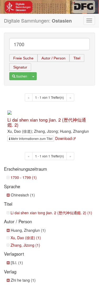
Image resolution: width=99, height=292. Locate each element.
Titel (76, 58)
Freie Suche (23, 58)
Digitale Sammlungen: (38, 20)
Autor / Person (53, 58)
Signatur (20, 67)
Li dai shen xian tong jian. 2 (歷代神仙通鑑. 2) (46, 122)
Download (63, 138)
